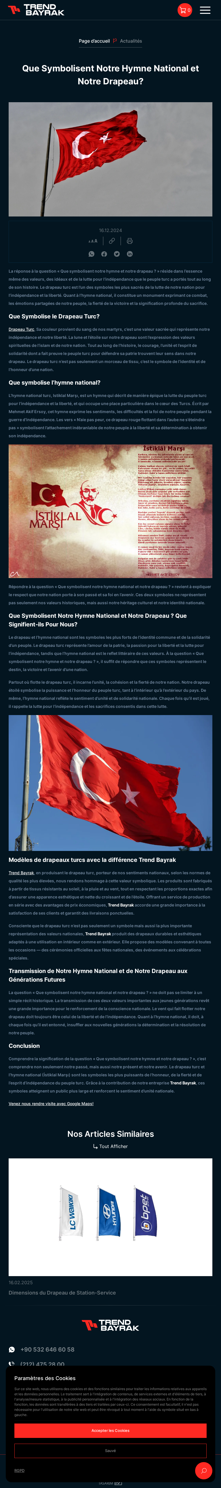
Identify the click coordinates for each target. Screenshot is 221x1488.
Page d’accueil (94, 41)
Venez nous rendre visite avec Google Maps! (51, 1103)
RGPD (19, 1470)
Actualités (131, 41)
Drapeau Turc (21, 329)
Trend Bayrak (21, 872)
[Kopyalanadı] (112, 241)
